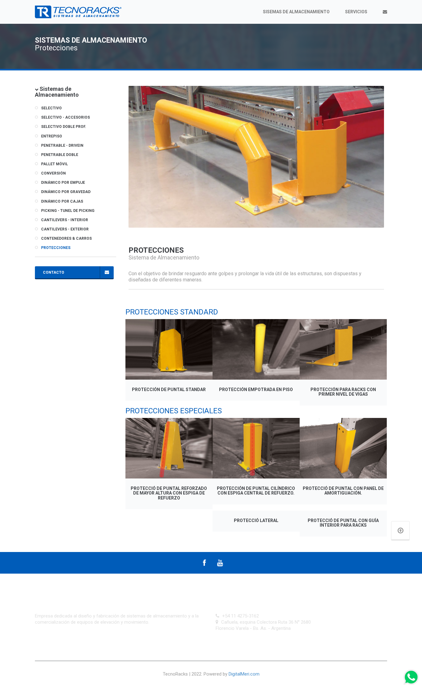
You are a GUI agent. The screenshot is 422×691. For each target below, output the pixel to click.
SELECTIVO (51, 108)
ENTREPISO (51, 136)
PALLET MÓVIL (54, 164)
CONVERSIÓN (53, 173)
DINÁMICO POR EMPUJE (63, 182)
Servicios (356, 11)
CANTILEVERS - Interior (64, 220)
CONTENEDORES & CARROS (66, 238)
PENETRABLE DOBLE (59, 155)
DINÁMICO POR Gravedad (66, 192)
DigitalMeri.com (244, 674)
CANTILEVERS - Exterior (65, 229)
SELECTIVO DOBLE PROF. (63, 126)
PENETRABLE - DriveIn (62, 145)
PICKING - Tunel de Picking (68, 211)
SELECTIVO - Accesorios (65, 117)
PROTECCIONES (55, 248)
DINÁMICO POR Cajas (62, 201)
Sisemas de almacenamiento (296, 11)
